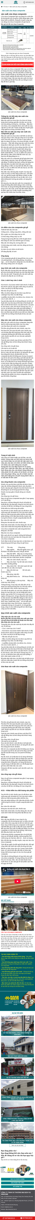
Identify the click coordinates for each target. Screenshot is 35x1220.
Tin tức (6, 6)
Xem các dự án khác (17, 1145)
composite (23, 112)
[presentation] (30, 902)
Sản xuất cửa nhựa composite (18, 6)
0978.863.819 (30, 2)
